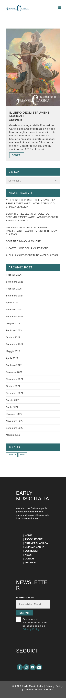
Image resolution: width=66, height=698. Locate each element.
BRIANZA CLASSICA (36, 543)
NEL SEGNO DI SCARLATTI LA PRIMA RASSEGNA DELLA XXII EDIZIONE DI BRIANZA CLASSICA (31, 231)
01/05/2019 (15, 120)
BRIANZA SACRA (34, 547)
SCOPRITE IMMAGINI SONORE (23, 241)
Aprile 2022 (12, 358)
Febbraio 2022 (14, 365)
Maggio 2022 (13, 351)
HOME (28, 535)
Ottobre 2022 (13, 337)
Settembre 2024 (14, 295)
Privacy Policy (31, 629)
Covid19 (12, 454)
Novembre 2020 (14, 421)
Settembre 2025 (14, 281)
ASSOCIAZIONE (33, 539)
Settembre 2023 (14, 316)
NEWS (28, 554)
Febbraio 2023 (14, 330)
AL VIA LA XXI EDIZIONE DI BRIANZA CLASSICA (32, 255)
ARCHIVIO (30, 562)
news (22, 454)
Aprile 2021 (12, 407)
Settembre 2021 (14, 393)
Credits (48, 689)
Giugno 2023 (13, 323)
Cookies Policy (33, 689)
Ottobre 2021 (13, 386)
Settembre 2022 (14, 344)
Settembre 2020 (14, 428)
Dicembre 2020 (14, 414)
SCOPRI (16, 155)
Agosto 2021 (12, 400)
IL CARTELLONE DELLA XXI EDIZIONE (27, 248)
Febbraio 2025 (14, 288)
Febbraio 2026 (14, 274)
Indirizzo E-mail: (26, 597)
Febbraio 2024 (14, 309)
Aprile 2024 (12, 302)
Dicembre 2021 (14, 372)
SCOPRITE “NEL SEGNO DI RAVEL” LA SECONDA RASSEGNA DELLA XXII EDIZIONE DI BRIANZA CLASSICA (32, 217)
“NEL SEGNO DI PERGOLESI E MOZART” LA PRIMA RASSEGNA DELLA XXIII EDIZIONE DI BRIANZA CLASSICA (30, 203)
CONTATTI (31, 558)
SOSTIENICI (31, 550)
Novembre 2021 (14, 379)
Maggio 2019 (13, 434)
